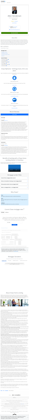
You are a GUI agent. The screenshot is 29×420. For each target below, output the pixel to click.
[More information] (8, 59)
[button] (27, 417)
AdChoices (11, 412)
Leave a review (14, 114)
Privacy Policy (15, 418)
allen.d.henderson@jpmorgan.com (15, 29)
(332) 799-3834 (15, 26)
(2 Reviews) (16, 21)
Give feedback (14, 412)
